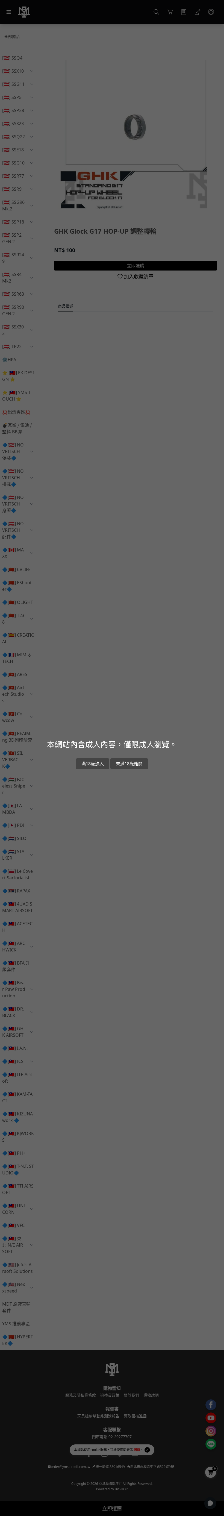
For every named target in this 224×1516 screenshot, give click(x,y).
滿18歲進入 (92, 764)
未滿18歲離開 (129, 764)
